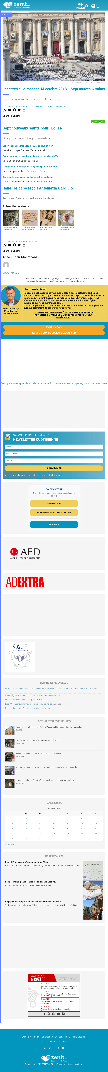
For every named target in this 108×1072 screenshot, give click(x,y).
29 (12, 839)
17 (40, 829)
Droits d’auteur (45, 1041)
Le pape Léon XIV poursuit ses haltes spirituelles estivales (33, 901)
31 (40, 839)
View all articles (11, 272)
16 (26, 829)
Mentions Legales (77, 1037)
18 (54, 829)
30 (26, 839)
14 (96, 824)
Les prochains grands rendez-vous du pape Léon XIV (30, 882)
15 (12, 829)
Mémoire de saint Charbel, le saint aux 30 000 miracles (38, 754)
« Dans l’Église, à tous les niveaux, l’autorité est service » (28, 695)
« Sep (7, 845)
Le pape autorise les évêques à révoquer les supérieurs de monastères (45, 780)
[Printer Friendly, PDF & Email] (98, 121)
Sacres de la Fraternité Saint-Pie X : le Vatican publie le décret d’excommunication (49, 727)
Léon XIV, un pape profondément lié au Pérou (26, 862)
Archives (6, 15)
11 (54, 824)
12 (68, 824)
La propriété (47, 1037)
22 (12, 834)
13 (82, 824)
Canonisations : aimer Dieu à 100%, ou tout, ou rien (28, 146)
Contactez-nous (61, 1041)
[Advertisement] (54, 361)
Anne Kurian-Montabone (40, 106)
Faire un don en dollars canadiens (54, 332)
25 (54, 834)
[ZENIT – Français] (30, 5)
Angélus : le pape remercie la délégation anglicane (28, 177)
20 (82, 829)
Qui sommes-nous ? (31, 1037)
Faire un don (54, 327)
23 (26, 834)
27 (82, 834)
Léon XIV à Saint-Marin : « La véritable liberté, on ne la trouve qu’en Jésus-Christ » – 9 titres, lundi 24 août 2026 (49, 688)
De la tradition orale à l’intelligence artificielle (23, 708)
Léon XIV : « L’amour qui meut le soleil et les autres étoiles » (29, 704)
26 (68, 834)
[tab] (41, 978)
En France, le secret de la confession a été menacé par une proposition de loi (47, 767)
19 (68, 829)
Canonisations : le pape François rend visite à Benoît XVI (30, 156)
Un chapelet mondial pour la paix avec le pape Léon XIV (38, 740)
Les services (61, 1037)
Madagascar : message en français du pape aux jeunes (30, 166)
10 (40, 824)
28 (96, 834)
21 (96, 829)
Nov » (13, 845)
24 (40, 834)
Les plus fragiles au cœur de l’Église (20, 700)
